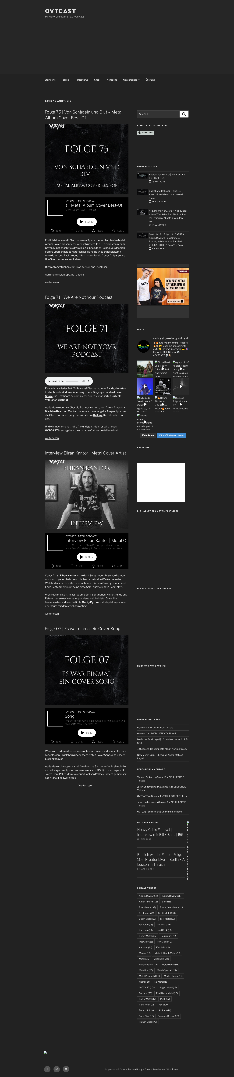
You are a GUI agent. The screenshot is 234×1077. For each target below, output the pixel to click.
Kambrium (163, 947)
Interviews (82, 79)
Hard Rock (164, 930)
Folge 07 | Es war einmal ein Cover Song (82, 628)
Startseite (50, 79)
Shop (96, 79)
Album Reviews (172, 896)
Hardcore (146, 930)
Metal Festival (148, 964)
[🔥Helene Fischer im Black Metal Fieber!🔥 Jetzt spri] (163, 404)
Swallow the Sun (89, 766)
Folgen (65, 79)
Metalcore (161, 958)
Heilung (98, 415)
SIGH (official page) (108, 770)
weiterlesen (52, 282)
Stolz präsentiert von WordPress (161, 1069)
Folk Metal (167, 918)
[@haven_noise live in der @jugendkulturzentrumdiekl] (181, 386)
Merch (55, 430)
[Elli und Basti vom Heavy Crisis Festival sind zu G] (163, 369)
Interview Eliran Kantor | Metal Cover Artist (85, 453)
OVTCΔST (60, 11)
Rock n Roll (146, 1010)
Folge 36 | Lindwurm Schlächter (167, 811)
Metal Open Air (167, 970)
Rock (163, 1004)
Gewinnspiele (130, 79)
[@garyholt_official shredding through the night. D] (181, 369)
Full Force (146, 924)
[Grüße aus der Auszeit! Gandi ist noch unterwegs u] (145, 369)
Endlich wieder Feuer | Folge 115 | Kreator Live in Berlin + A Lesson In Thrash (166, 194)
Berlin (167, 901)
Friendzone (111, 79)
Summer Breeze (168, 1016)
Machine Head (53, 411)
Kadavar (145, 947)
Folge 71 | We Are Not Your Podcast (79, 297)
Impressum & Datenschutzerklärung (123, 1069)
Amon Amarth (114, 407)
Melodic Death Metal (168, 953)
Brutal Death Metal (172, 907)
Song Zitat (146, 1016)
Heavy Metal (147, 936)
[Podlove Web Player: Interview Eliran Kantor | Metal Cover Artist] (86, 551)
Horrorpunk (168, 936)
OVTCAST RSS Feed (148, 822)
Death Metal (167, 913)
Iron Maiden (165, 941)
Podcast (145, 993)
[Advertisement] (117, 42)
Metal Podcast (149, 976)
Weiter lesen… (86, 785)
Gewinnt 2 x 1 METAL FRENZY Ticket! (156, 733)
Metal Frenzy (170, 964)
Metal (144, 958)
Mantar (72, 411)
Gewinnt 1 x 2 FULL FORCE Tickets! (155, 727)
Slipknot (63, 399)
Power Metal (147, 999)
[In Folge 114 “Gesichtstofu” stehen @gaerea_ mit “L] (145, 404)
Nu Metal (161, 981)
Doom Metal (147, 918)
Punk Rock (146, 1004)
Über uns (150, 79)
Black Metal (147, 907)
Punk (165, 999)
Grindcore (164, 924)
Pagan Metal (168, 987)
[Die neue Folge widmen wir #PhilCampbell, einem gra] (181, 404)
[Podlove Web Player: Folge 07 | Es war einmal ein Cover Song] (86, 726)
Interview (146, 941)
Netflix (144, 981)
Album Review (148, 896)
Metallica (146, 970)
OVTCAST (147, 987)
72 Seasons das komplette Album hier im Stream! (162, 748)
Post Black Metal (167, 993)
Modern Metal (173, 976)
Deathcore (146, 913)
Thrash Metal (148, 1021)
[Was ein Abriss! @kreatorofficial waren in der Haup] (145, 386)
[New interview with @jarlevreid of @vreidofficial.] (163, 386)
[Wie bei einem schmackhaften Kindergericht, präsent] (145, 422)
